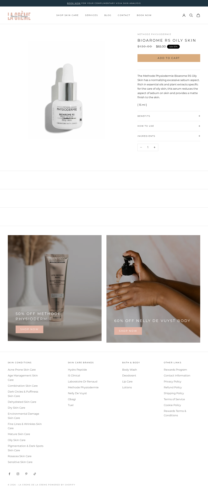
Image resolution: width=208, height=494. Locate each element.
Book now (74, 3)
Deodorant (129, 375)
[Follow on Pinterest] (26, 473)
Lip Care (127, 381)
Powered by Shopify (61, 485)
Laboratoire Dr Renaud (82, 381)
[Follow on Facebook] (9, 473)
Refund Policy (173, 387)
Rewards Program (175, 369)
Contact (124, 15)
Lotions (127, 387)
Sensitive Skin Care (20, 462)
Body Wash (129, 369)
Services (91, 15)
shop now (29, 329)
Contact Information (177, 375)
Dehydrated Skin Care (22, 401)
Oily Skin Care (17, 440)
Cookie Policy (172, 405)
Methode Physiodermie (154, 34)
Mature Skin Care (19, 434)
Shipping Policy (174, 393)
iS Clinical (74, 375)
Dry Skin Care (16, 407)
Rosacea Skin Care (20, 456)
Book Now (144, 15)
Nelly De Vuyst (77, 393)
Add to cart (169, 57)
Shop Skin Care (67, 15)
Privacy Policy (172, 381)
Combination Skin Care (23, 385)
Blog (107, 15)
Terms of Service (174, 399)
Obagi (72, 399)
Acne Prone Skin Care (22, 369)
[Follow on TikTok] (34, 473)
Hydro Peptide (77, 369)
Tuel (70, 405)
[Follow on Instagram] (18, 473)
